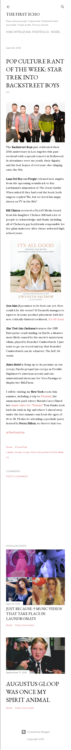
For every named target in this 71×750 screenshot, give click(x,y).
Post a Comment (17, 476)
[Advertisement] (35, 511)
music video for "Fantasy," (27, 405)
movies (18, 452)
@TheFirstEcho (15, 432)
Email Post (21, 447)
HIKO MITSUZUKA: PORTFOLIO (27, 32)
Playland (46, 396)
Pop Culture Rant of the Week (47, 452)
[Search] (62, 6)
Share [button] (9, 447)
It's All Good (55, 319)
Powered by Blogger (38, 731)
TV (7, 457)
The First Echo (23, 14)
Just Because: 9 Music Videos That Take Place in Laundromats (34, 613)
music (26, 452)
